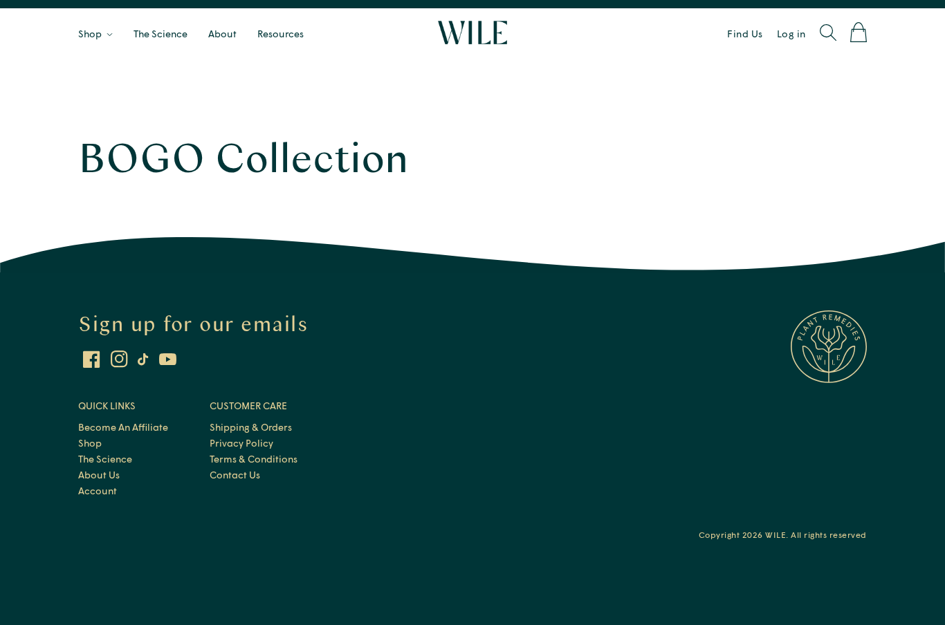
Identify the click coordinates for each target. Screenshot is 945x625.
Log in (791, 33)
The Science (105, 459)
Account (97, 490)
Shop (90, 443)
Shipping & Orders (251, 427)
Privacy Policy (241, 443)
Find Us (745, 33)
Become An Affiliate (123, 427)
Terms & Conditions (253, 459)
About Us (99, 475)
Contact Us (235, 475)
